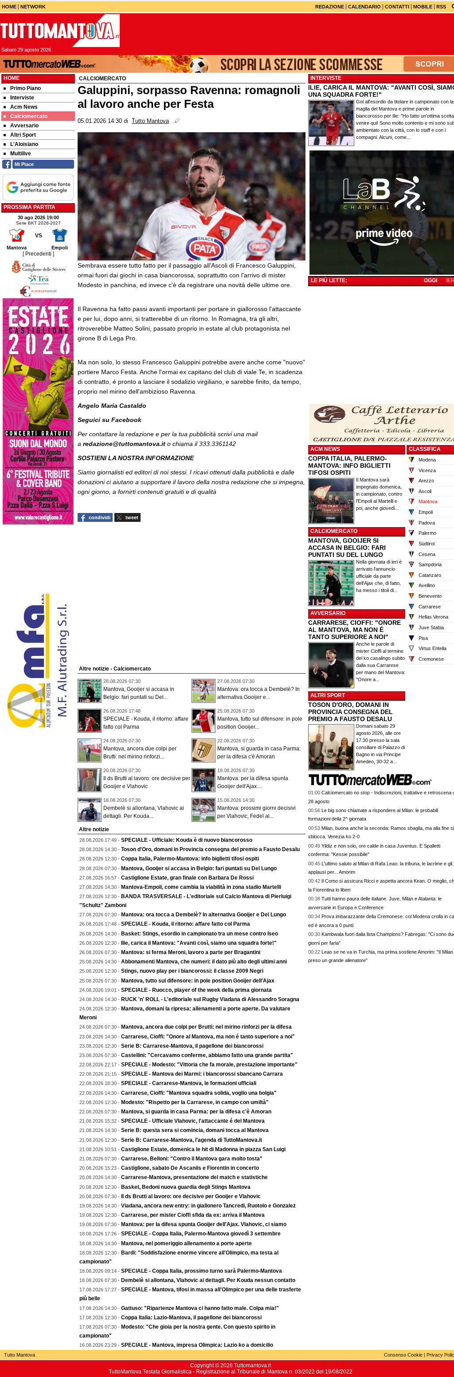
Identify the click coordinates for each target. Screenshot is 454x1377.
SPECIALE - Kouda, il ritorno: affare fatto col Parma (185, 924)
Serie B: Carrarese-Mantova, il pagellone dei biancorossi (192, 1046)
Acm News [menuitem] (24, 107)
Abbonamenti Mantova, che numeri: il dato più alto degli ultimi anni (204, 962)
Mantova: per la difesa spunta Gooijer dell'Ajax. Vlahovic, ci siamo (203, 1224)
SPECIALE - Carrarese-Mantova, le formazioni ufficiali (188, 1083)
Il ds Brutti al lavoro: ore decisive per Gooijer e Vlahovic (191, 1196)
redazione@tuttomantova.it (124, 443)
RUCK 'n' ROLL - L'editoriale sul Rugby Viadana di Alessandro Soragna (210, 999)
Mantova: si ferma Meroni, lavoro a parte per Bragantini (190, 952)
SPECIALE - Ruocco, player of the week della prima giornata (196, 990)
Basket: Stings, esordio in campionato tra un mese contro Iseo (199, 934)
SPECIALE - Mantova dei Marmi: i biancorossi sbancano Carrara (202, 1074)
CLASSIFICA (425, 449)
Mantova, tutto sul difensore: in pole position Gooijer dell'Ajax (197, 981)
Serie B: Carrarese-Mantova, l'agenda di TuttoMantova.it (191, 1140)
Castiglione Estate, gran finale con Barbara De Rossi (187, 878)
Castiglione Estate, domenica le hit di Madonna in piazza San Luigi (203, 1149)
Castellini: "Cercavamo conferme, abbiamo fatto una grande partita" (207, 1055)
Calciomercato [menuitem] (28, 116)
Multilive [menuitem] (20, 153)
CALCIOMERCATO (333, 531)
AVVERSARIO (327, 613)
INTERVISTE (325, 78)
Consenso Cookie (403, 1354)
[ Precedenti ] (38, 254)
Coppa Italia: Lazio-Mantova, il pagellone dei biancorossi (191, 1317)
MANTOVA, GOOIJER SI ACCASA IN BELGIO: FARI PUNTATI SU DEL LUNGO (347, 547)
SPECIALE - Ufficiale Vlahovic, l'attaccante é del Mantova (193, 1121)
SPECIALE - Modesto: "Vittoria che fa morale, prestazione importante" (209, 1064)
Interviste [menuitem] (22, 98)
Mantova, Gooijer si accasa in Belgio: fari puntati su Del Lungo (199, 868)
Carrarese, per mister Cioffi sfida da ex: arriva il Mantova (193, 1215)
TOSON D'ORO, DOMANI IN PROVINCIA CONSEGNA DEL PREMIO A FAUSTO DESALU (350, 711)
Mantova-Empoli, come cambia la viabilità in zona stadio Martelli (201, 887)
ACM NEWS (325, 449)
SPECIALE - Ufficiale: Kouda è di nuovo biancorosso (186, 840)
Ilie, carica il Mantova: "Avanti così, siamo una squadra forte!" (199, 943)
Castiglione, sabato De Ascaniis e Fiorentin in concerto (190, 1168)
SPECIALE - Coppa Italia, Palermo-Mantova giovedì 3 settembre (201, 1234)
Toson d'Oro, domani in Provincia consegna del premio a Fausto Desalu (210, 849)
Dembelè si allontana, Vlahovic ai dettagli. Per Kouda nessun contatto (208, 1280)
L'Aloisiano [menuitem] (24, 144)
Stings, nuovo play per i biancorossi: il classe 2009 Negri (192, 971)
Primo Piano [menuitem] (25, 88)
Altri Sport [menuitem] (23, 135)
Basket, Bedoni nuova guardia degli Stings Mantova (185, 1187)
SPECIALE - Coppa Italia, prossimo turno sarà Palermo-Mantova (201, 1271)
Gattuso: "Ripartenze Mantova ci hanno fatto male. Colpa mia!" (200, 1308)
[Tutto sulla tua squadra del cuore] (60, 30)
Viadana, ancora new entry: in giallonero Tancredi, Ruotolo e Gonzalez (208, 1206)
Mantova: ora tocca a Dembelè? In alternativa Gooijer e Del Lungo (203, 914)
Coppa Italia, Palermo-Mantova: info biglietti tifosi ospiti (190, 859)
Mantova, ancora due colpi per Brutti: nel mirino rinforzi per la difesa (206, 1027)
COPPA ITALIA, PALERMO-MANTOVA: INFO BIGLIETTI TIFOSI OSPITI (349, 465)
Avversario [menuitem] (24, 125)
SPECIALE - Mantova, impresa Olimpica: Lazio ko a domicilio (197, 1345)
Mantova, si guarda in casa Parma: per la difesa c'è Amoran (196, 1112)
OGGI (430, 280)
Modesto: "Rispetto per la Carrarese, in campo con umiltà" (195, 1102)
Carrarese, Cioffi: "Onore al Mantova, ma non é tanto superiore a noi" (208, 1037)
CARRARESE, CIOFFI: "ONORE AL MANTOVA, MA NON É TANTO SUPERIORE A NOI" (354, 629)
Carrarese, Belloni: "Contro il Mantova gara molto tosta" (191, 1159)
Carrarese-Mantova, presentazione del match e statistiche (194, 1177)
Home (12, 78)
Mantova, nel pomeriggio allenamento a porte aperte (186, 1243)
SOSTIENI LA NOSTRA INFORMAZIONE (136, 458)
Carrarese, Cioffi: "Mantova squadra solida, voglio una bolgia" (199, 1093)
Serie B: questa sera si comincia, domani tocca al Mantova (195, 1130)
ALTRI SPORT (327, 695)
